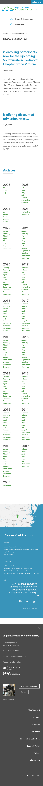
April (23, 190)
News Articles (18, 33)
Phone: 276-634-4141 (11, 651)
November (26, 214)
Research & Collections (30, 739)
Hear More (29, 609)
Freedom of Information (12, 662)
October (25, 203)
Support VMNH (33, 746)
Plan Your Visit (34, 710)
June (5, 190)
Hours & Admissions (23, 19)
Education (36, 732)
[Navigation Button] (3, 2)
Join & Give (36, 2)
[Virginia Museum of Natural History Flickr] (28, 775)
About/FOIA (35, 760)
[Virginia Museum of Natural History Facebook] (22, 775)
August (24, 198)
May (4, 188)
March (5, 236)
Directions (18, 25)
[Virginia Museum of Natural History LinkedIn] (38, 775)
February (25, 188)
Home (5, 33)
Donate (23, 692)
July (4, 193)
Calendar (36, 724)
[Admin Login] (37, 628)
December (7, 222)
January (6, 231)
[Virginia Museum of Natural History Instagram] (33, 775)
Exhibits (36, 717)
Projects (37, 753)
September (26, 200)
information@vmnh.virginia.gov (14, 656)
